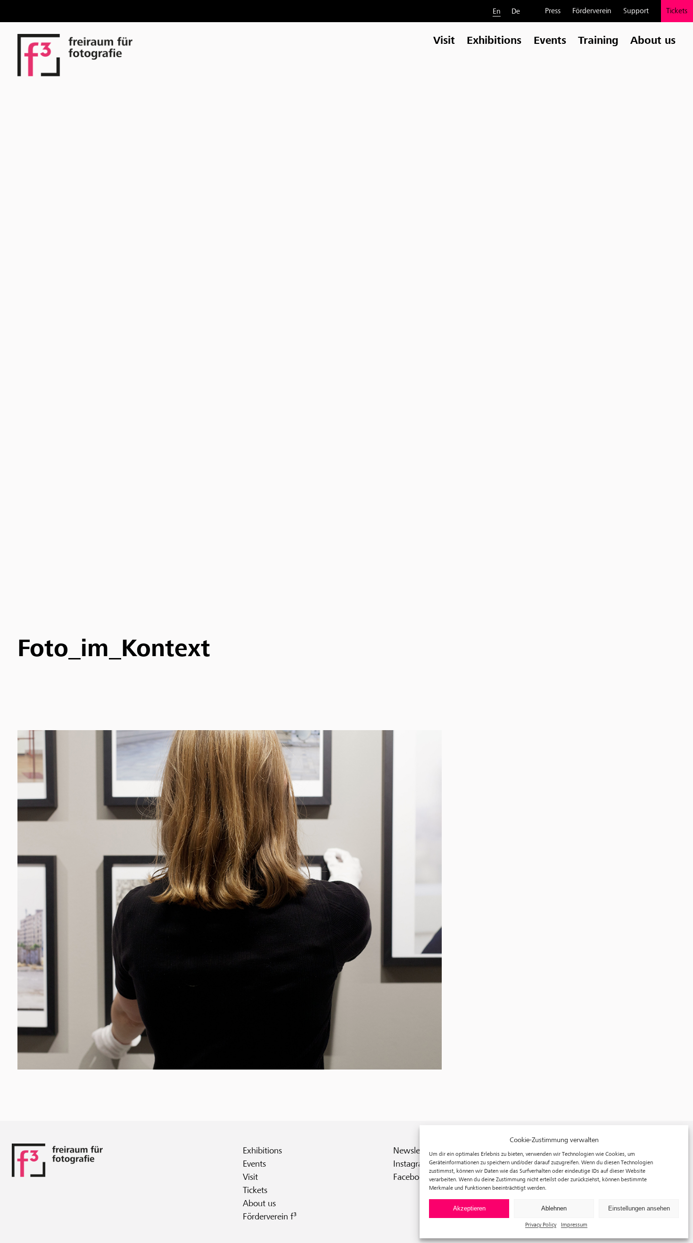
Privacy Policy (540, 1224)
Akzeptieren (469, 1208)
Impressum (574, 1224)
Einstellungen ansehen (639, 1208)
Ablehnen (554, 1208)
